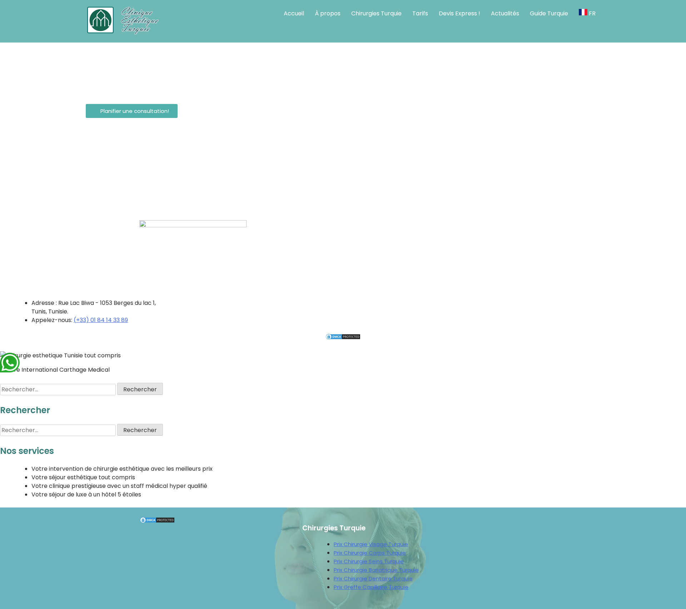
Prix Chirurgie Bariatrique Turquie (376, 570)
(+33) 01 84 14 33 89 (101, 320)
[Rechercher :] (58, 389)
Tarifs (420, 13)
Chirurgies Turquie (376, 13)
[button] (132, 111)
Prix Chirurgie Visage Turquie (371, 544)
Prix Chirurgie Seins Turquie (369, 561)
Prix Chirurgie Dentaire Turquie (373, 578)
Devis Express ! (459, 13)
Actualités (505, 13)
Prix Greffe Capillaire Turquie (371, 587)
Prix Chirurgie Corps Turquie (370, 552)
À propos (327, 13)
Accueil (294, 13)
